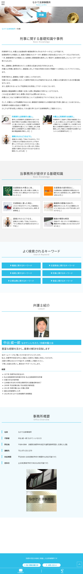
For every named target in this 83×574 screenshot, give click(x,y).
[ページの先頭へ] (79, 564)
